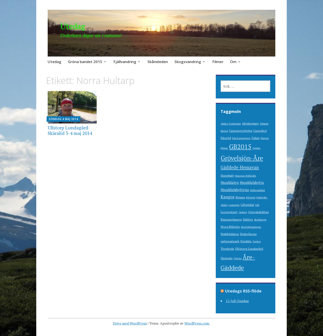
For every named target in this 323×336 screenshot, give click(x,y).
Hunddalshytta (252, 182)
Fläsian (224, 148)
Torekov (256, 241)
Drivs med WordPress (130, 323)
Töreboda (227, 249)
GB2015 (240, 146)
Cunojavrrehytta (240, 131)
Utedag (72, 26)
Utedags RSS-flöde (243, 291)
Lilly (257, 205)
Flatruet (265, 138)
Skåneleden (157, 61)
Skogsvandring (187, 61)
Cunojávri (260, 131)
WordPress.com (196, 323)
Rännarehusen (231, 219)
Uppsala (226, 258)
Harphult (227, 175)
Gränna (256, 148)
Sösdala (245, 241)
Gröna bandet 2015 (85, 61)
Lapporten (234, 205)
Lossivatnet (229, 212)
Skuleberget (260, 219)
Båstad (224, 131)
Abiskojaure (250, 123)
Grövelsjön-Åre (242, 158)
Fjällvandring (124, 61)
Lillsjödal (247, 205)
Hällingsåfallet (257, 190)
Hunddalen (230, 182)
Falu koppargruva (241, 138)
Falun (255, 138)
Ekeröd (226, 138)
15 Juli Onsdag (237, 300)
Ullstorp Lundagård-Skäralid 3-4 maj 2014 (70, 130)
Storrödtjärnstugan (251, 227)
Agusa (264, 123)
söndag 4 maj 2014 (63, 119)
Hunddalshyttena (235, 189)
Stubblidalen (230, 234)
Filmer (217, 61)
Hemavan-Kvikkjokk (245, 175)
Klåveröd (250, 197)
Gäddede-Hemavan (240, 167)
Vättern (237, 258)
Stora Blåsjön (230, 227)
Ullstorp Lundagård (249, 249)
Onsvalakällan (258, 212)
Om (233, 61)
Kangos (227, 197)
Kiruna (240, 197)
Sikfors (248, 219)
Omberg (243, 212)
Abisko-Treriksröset (231, 123)
